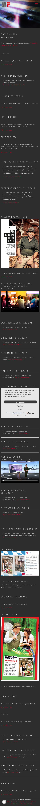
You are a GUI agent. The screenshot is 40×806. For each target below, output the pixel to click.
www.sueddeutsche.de (11, 202)
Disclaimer (20, 802)
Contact (29, 804)
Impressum (14, 415)
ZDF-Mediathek (13, 772)
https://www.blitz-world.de (12, 514)
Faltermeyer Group (18, 804)
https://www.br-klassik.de (12, 344)
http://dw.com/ (12, 757)
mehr (20, 409)
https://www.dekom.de (15, 359)
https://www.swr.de (10, 329)
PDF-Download (6, 64)
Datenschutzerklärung (23, 415)
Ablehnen (20, 406)
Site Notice (11, 802)
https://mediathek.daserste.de (14, 85)
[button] (36, 3)
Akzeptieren (20, 402)
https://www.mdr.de (22, 377)
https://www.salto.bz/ (11, 742)
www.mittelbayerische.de (12, 177)
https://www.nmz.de (10, 538)
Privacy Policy (30, 802)
